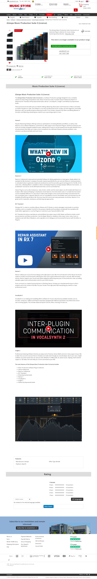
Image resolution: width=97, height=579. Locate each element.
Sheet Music (78, 14)
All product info (69, 34)
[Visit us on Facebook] (84, 574)
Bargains (12, 17)
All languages (77, 499)
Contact (9, 575)
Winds (66, 14)
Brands (66, 17)
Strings (31, 14)
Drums (20, 14)
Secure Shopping (26, 542)
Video (86, 17)
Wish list (21, 66)
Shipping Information (13, 544)
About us (9, 536)
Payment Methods (26, 536)
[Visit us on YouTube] (89, 574)
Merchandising (53, 17)
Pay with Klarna (25, 539)
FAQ (8, 547)
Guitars (8, 14)
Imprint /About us (54, 577)
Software (49, 14)
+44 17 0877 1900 (64, 53)
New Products (25, 17)
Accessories (87, 14)
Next (10, 63)
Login (81, 1)
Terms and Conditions (84, 577)
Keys (25, 14)
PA (36, 14)
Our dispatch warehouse (24, 545)
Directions (38, 543)
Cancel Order (39, 546)
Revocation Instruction (73, 577)
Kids (71, 14)
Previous (10, 30)
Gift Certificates (39, 541)
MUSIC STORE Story (12, 542)
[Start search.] (76, 10)
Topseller (39, 17)
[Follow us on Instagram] (87, 574)
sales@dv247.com (13, 1)
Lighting (59, 14)
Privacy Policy (63, 577)
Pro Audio (42, 14)
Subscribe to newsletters (26, 528)
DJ (54, 14)
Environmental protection (39, 537)
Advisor (78, 17)
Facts (8, 539)
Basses (14, 14)
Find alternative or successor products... (63, 46)
